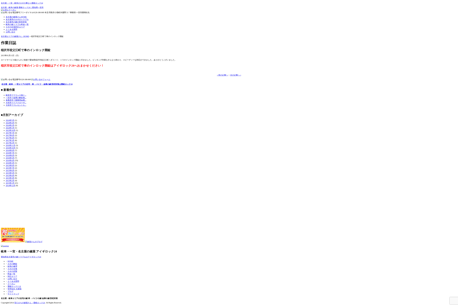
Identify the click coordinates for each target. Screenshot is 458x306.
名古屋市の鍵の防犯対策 (16, 22)
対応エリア (12, 276)
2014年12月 (10, 186)
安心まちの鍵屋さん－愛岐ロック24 (29, 303)
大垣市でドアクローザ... (16, 103)
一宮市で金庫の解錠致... (16, 98)
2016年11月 (10, 145)
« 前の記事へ (222, 75)
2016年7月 (10, 153)
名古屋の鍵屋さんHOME (16, 17)
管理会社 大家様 (14, 289)
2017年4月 (10, 138)
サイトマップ (13, 294)
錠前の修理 (12, 266)
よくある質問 (11, 29)
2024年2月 (10, 125)
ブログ (10, 291)
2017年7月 (10, 133)
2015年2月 (10, 181)
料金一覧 (11, 274)
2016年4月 (10, 160)
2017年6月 (10, 135)
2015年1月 (10, 183)
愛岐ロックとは (14, 286)
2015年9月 (10, 165)
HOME (10, 261)
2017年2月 (10, 143)
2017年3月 (10, 140)
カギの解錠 (12, 264)
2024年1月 (10, 128)
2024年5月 (10, 120)
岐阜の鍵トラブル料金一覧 (17, 24)
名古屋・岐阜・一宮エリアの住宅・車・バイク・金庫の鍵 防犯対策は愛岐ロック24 (37, 84)
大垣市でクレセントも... (16, 105)
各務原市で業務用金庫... (16, 100)
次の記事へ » (235, 75)
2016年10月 (10, 148)
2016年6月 (10, 155)
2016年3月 (10, 163)
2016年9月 (10, 150)
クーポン (11, 284)
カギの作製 (12, 271)
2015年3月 (10, 178)
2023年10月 (10, 130)
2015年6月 (10, 170)
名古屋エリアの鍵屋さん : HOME (15, 36)
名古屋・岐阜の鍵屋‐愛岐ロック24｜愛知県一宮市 (22, 7)
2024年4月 (10, 123)
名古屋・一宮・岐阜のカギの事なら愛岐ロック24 (22, 3)
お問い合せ (10, 32)
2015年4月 (10, 175)
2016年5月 (10, 158)
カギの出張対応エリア (15, 27)
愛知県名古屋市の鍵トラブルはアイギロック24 (21, 257)
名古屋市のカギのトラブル (17, 19)
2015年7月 (10, 168)
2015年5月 (10, 173)
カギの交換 (12, 269)
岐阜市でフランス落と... (16, 95)
